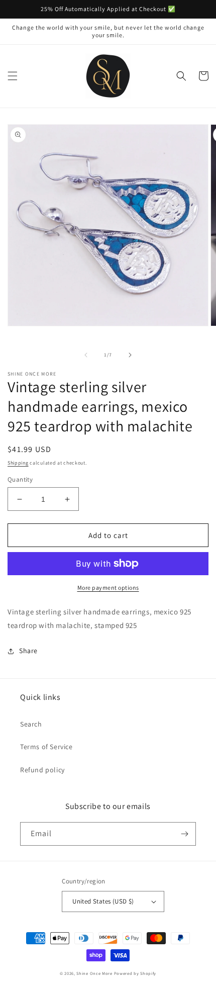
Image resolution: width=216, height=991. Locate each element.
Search (31, 724)
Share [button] (28, 650)
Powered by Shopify (135, 973)
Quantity (20, 479)
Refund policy (42, 769)
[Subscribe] (184, 834)
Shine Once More (94, 973)
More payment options (108, 587)
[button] (13, 76)
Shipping (18, 463)
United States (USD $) (103, 901)
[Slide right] (130, 355)
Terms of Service (46, 746)
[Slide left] (86, 355)
